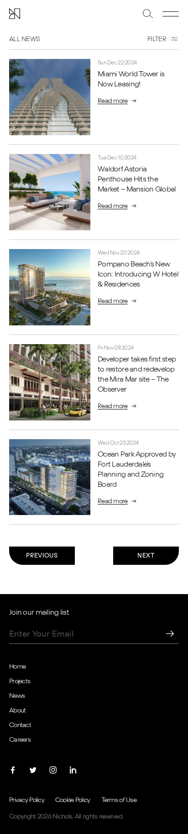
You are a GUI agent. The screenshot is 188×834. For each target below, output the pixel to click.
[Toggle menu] (170, 13)
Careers (20, 740)
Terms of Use (118, 800)
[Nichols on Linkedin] (73, 770)
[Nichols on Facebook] (12, 770)
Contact (20, 725)
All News (24, 39)
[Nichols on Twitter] (33, 770)
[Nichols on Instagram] (53, 770)
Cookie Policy (72, 800)
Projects (19, 681)
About (17, 710)
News (17, 696)
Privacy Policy (26, 800)
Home (17, 667)
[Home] (14, 13)
